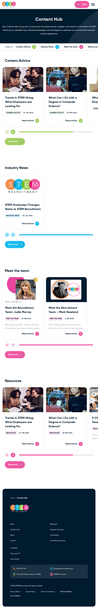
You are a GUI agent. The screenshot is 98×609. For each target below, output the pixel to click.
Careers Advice (13, 113)
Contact (13, 540)
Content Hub (15, 529)
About (12, 535)
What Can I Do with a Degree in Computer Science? (63, 102)
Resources (11, 433)
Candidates (54, 535)
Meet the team (12, 318)
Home (12, 498)
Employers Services (57, 529)
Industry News (12, 216)
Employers (53, 524)
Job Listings (14, 559)
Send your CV (15, 553)
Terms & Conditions (48, 592)
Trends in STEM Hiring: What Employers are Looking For (19, 102)
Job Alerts (14, 548)
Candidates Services (57, 540)
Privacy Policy (15, 592)
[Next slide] (13, 132)
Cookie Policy (30, 592)
